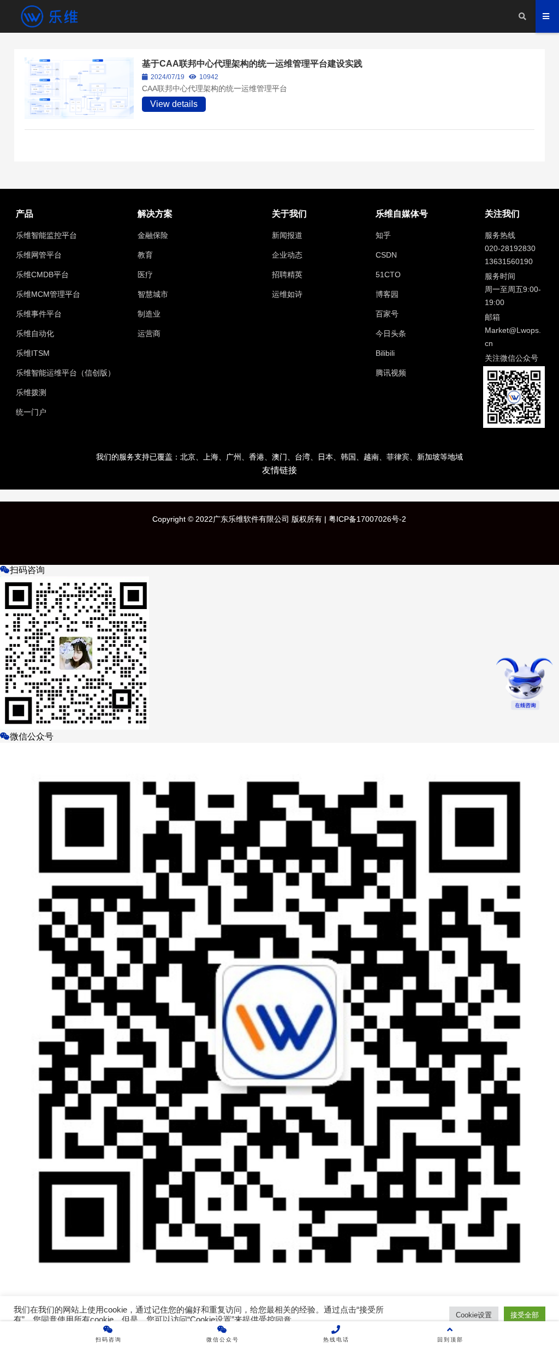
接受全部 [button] (524, 1315)
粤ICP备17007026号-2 (366, 519)
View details (174, 104)
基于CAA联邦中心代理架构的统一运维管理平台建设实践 (252, 63)
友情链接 (279, 470)
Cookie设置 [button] (474, 1315)
